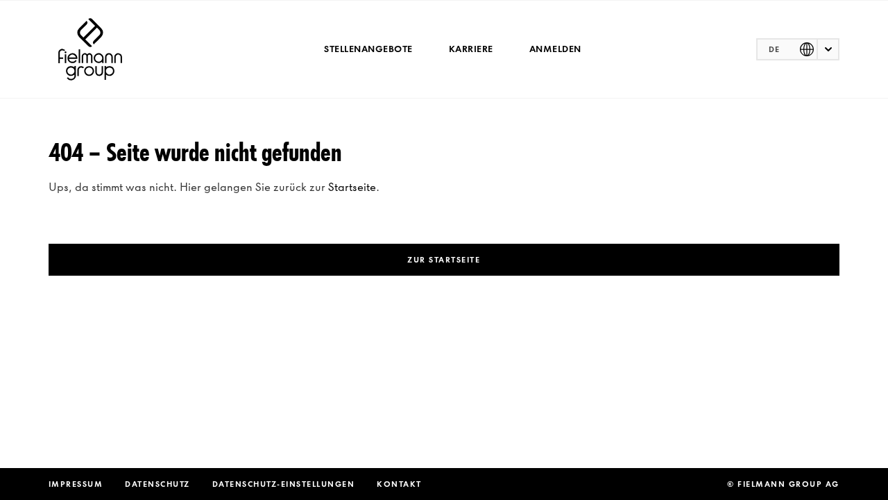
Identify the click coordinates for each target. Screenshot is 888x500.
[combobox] (797, 49)
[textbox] (798, 49)
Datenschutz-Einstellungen (283, 484)
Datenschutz (157, 484)
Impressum (76, 484)
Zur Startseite (443, 260)
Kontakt (399, 484)
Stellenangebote (368, 49)
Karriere (471, 49)
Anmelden (555, 49)
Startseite (352, 187)
